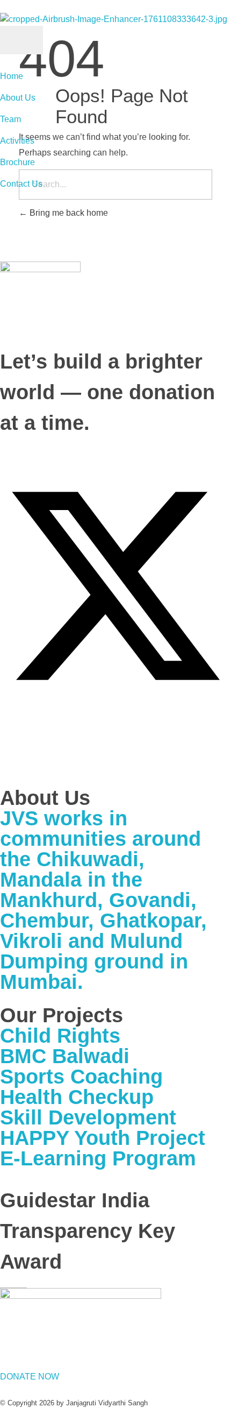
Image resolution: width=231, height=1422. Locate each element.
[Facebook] (3, 454)
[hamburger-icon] (21, 40)
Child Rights (60, 1035)
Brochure (17, 162)
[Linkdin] (3, 716)
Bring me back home (67, 212)
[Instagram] (3, 759)
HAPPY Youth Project (102, 1138)
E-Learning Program (98, 1158)
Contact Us (21, 183)
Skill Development (88, 1117)
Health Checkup (77, 1097)
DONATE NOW (29, 1376)
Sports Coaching (81, 1076)
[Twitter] (115, 585)
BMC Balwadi (64, 1056)
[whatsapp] (3, 737)
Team (10, 119)
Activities (17, 140)
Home (11, 76)
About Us (17, 97)
